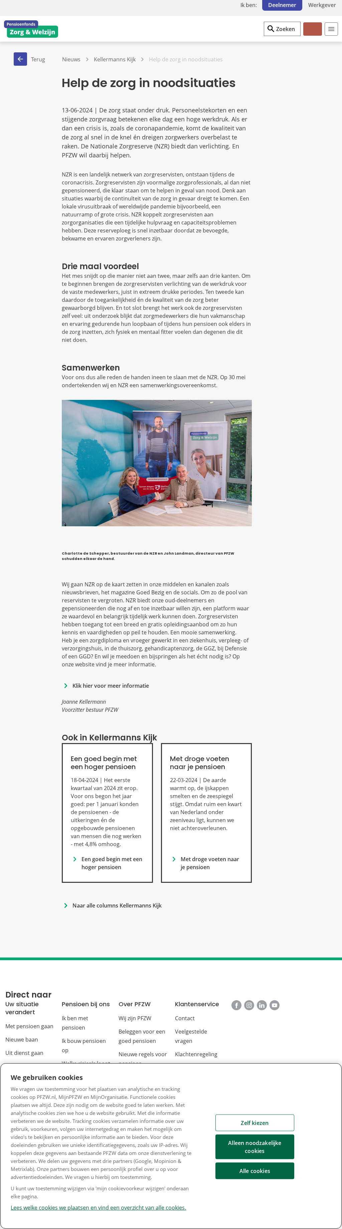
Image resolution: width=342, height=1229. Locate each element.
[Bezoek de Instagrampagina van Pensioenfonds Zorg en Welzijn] (249, 1005)
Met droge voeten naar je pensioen (210, 863)
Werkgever (322, 5)
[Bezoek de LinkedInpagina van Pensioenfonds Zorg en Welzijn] (262, 1005)
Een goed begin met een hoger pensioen (111, 863)
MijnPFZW (312, 34)
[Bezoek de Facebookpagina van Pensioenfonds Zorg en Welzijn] (236, 1005)
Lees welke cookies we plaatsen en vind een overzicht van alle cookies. (98, 1207)
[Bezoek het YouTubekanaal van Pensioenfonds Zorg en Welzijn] (275, 1005)
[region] (171, 1146)
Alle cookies (254, 1171)
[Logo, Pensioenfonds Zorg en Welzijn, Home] (31, 29)
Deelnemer (282, 5)
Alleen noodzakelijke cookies (254, 1147)
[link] (107, 813)
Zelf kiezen (255, 1123)
